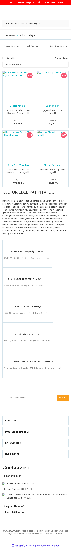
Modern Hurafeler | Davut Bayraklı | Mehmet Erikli (18, 111)
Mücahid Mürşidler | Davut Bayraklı (52, 171)
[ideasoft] (18, 545)
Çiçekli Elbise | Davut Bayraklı (52, 111)
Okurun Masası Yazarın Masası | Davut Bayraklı (18, 171)
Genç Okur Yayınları (18, 165)
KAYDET (62, 397)
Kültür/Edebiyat (27, 35)
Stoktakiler (11, 58)
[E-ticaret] (35, 545)
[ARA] (65, 23)
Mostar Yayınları (18, 105)
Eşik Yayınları (53, 105)
